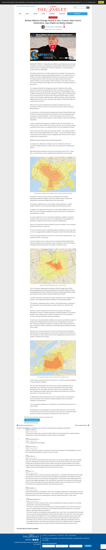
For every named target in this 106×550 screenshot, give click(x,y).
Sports (43, 13)
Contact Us (44, 535)
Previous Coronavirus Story (26, 425)
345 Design (36, 544)
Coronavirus (53, 17)
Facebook (34, 539)
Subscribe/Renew (52, 535)
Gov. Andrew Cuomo (48, 417)
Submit (88, 546)
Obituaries (52, 13)
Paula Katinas (50, 26)
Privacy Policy (84, 2)
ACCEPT (101, 2)
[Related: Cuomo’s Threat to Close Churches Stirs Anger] (45, 140)
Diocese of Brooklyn (67, 538)
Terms (66, 535)
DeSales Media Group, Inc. (26, 542)
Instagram (38, 539)
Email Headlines (72, 535)
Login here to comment (32, 420)
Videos (27, 13)
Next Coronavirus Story (81, 425)
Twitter (36, 539)
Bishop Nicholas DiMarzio (32, 417)
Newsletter (62, 13)
